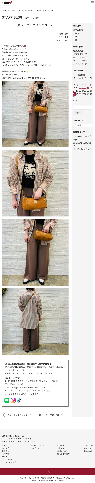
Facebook (88, 451)
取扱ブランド (36, 448)
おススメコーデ (80, 50)
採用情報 (60, 445)
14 (85, 87)
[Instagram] (13, 402)
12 (80, 87)
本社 (75, 39)
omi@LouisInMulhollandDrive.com (28, 387)
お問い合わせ (62, 451)
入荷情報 (5, 454)
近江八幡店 (28, 10)
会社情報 (60, 448)
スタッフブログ (15, 10)
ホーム (4, 10)
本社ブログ (88, 445)
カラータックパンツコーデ (19, 414)
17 (74, 90)
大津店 (76, 33)
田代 (66, 40)
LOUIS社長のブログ (82, 149)
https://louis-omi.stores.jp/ (37, 390)
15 (88, 87)
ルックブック (7, 448)
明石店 (76, 36)
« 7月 (75, 100)
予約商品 (5, 456)
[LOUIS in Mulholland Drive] (7, 3)
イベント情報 (7, 459)
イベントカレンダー (10, 462)
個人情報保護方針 (64, 454)
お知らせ (5, 451)
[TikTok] (19, 402)
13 (83, 87)
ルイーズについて (37, 445)
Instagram (88, 448)
